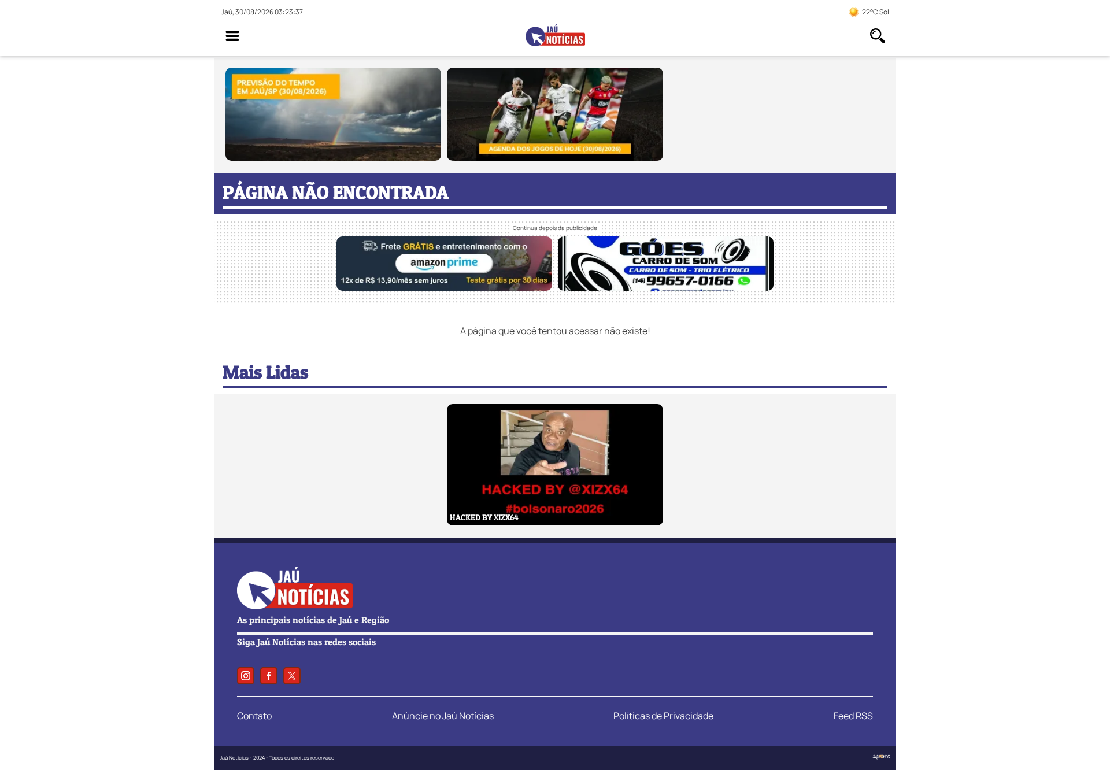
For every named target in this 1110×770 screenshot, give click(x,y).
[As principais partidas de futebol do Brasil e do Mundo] (555, 157)
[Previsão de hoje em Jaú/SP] (333, 157)
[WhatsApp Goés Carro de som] (666, 287)
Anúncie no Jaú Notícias (443, 715)
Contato (254, 715)
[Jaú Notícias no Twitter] (292, 675)
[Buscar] (877, 35)
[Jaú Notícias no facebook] (269, 675)
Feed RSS (853, 715)
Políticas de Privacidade (663, 715)
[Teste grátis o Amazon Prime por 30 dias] (444, 287)
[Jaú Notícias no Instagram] (245, 675)
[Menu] (232, 35)
